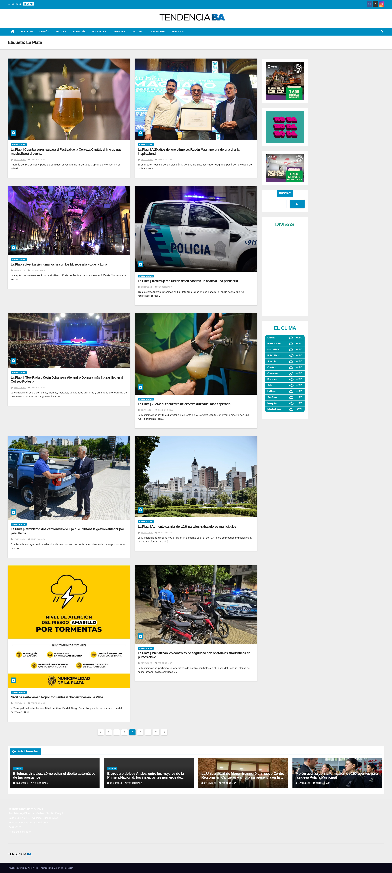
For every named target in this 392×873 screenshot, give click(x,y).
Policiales (99, 31)
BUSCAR (285, 193)
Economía (79, 31)
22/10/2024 (20, 703)
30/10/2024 (147, 410)
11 (156, 732)
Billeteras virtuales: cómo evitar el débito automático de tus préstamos (54, 775)
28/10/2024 (20, 539)
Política (61, 31)
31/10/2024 (20, 387)
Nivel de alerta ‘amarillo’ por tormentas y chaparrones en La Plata (57, 697)
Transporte (157, 31)
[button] (382, 31)
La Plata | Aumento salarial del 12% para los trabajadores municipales (187, 526)
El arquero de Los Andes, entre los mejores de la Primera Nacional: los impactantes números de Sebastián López (145, 777)
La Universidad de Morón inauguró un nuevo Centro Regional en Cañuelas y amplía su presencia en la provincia (242, 777)
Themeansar (67, 868)
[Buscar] (297, 204)
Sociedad (27, 31)
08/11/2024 (20, 159)
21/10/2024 (147, 663)
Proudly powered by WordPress (23, 868)
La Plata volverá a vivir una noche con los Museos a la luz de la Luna (59, 264)
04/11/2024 (147, 159)
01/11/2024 (20, 270)
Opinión (44, 31)
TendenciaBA (38, 159)
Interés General (19, 145)
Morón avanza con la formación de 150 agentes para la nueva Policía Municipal (337, 775)
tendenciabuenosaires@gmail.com (28, 822)
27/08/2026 (22, 783)
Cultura (137, 31)
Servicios (178, 31)
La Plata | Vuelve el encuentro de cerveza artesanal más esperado (184, 404)
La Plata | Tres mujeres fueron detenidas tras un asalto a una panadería (188, 281)
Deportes (119, 31)
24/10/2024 (147, 532)
